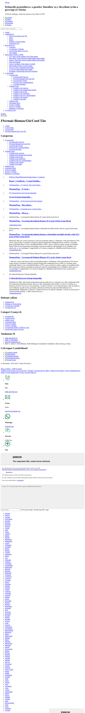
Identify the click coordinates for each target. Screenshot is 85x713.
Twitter (13, 360)
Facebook (16, 358)
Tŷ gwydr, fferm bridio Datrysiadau (20, 69)
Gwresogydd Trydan (20, 81)
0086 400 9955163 (11, 338)
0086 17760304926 (11, 340)
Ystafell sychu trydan (20, 92)
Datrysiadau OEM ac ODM (14, 55)
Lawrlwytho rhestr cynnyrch (18, 51)
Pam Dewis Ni (10, 45)
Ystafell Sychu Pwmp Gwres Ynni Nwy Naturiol (17, 371)
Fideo (11, 38)
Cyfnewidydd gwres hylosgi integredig (25, 278)
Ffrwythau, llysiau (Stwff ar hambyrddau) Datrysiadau (27, 58)
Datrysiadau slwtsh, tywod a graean (20, 66)
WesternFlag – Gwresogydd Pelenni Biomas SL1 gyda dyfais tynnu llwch (40, 257)
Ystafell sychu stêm (19, 99)
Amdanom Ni (9, 34)
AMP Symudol (17, 369)
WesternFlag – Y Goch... (19, 189)
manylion (18, 225)
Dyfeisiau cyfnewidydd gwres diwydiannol (23, 71)
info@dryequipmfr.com (12, 342)
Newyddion (13, 53)
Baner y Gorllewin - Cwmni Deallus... (25, 181)
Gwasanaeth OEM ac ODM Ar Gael (17, 327)
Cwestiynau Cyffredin (16, 49)
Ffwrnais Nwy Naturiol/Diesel (23, 82)
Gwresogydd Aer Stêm (41, 371)
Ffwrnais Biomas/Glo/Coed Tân (23, 79)
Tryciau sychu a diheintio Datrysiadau (21, 68)
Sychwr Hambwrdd (11, 372)
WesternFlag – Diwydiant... (20, 205)
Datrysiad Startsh (14, 62)
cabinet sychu (13, 101)
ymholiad (12, 225)
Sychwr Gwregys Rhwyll (27, 372)
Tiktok (13, 354)
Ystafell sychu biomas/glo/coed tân (24, 90)
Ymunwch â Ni (14, 43)
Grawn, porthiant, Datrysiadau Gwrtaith (22, 64)
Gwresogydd (13, 75)
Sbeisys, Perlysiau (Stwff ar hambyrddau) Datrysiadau (27, 60)
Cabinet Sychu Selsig (57, 371)
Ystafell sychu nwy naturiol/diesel (24, 95)
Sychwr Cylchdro (15, 107)
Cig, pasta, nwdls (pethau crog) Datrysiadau (23, 56)
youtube (14, 352)
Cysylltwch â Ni (10, 110)
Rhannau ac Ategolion (16, 108)
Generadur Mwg (14, 103)
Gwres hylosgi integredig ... (20, 197)
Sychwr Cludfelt (14, 105)
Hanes (11, 40)
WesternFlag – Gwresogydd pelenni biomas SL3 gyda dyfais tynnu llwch (40, 221)
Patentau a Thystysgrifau (17, 42)
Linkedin (15, 356)
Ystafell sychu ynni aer (20, 88)
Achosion (12, 47)
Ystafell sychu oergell (20, 97)
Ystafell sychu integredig (21, 94)
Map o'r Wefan (6, 369)
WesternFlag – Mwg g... (19, 213)
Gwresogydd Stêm (19, 84)
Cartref (7, 32)
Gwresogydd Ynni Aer (20, 77)
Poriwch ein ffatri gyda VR (18, 36)
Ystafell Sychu (14, 86)
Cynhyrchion (9, 73)
